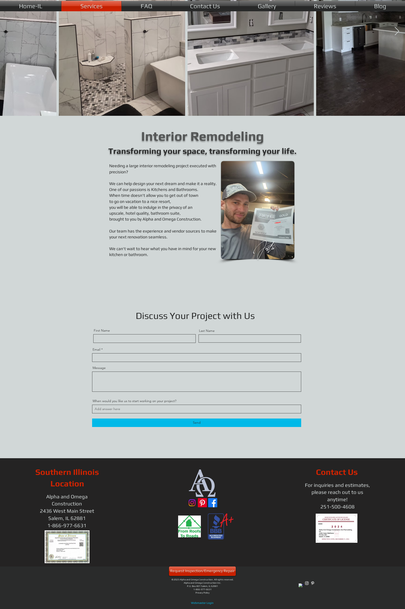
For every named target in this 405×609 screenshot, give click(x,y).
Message (99, 367)
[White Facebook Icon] (301, 585)
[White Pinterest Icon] (312, 583)
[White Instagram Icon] (306, 583)
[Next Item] (397, 31)
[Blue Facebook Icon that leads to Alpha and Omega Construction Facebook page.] (212, 502)
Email (96, 349)
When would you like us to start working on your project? (134, 401)
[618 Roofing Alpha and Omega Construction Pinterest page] (202, 502)
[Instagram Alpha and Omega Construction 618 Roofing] (192, 502)
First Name (102, 330)
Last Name (207, 330)
